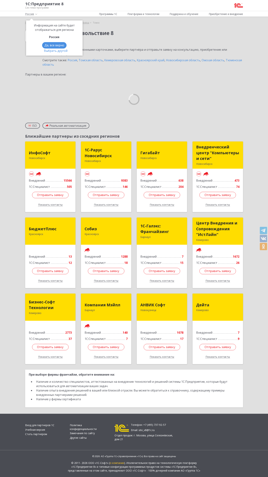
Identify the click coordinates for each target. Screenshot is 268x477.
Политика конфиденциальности (83, 427)
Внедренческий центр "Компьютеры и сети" (217, 152)
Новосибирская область (183, 60)
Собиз (91, 228)
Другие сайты (78, 437)
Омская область (213, 60)
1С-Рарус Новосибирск (98, 152)
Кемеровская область (119, 60)
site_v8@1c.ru (147, 430)
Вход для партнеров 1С (39, 425)
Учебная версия (35, 429)
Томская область (91, 60)
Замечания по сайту (82, 433)
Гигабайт (150, 152)
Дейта (202, 304)
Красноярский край (150, 60)
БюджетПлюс (43, 228)
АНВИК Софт (152, 304)
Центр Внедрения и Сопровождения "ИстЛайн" (216, 228)
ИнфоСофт (40, 152)
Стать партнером (36, 434)
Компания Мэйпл (102, 304)
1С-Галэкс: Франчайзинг (154, 228)
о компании (117, 463)
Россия (72, 60)
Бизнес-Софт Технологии (42, 304)
